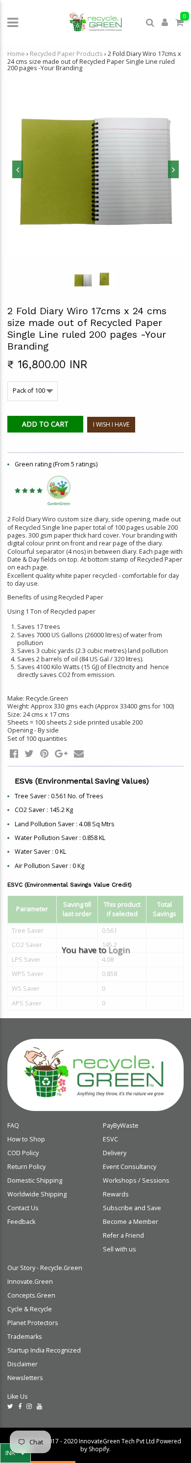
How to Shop (26, 1139)
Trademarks (24, 1336)
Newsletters (25, 1378)
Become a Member (130, 1222)
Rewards (116, 1194)
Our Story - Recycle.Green (44, 1268)
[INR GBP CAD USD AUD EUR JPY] (15, 1453)
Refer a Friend (123, 1235)
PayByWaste (121, 1125)
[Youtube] (39, 1406)
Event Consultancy (129, 1167)
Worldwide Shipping (37, 1194)
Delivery (114, 1153)
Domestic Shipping (34, 1180)
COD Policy (23, 1153)
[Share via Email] (79, 753)
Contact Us (23, 1208)
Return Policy (26, 1167)
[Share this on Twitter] (29, 753)
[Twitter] (10, 1406)
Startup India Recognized (44, 1350)
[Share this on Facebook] (14, 753)
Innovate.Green (30, 1281)
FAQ (13, 1125)
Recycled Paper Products (66, 54)
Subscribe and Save (132, 1208)
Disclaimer (22, 1364)
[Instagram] (29, 1406)
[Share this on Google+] (61, 753)
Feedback (21, 1222)
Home (16, 54)
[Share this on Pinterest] (44, 753)
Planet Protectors (32, 1323)
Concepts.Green (31, 1295)
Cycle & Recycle (29, 1309)
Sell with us (119, 1249)
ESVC (110, 1139)
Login (119, 949)
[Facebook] (20, 1406)
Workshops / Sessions (136, 1180)
